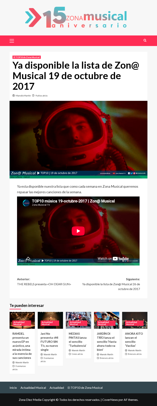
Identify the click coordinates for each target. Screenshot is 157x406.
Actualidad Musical (19, 323)
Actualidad (57, 387)
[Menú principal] (13, 40)
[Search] (145, 40)
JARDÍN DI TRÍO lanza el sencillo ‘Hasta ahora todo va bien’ (106, 341)
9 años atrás (41, 95)
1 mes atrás (77, 354)
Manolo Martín (23, 95)
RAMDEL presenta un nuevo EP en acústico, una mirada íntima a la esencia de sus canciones (22, 345)
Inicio (13, 387)
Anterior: (44, 281)
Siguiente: (111, 284)
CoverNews (110, 399)
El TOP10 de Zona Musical (27, 57)
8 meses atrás (107, 358)
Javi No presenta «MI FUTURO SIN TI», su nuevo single (49, 341)
